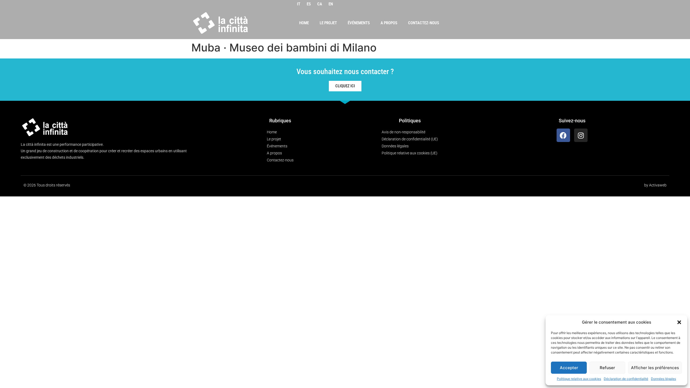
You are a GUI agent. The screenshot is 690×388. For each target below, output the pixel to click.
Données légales (663, 379)
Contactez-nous (423, 22)
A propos (389, 22)
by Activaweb (655, 185)
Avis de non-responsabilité (403, 132)
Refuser (607, 367)
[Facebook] (563, 135)
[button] (679, 322)
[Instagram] (581, 135)
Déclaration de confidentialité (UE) (410, 139)
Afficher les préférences (655, 367)
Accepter (569, 367)
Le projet (328, 22)
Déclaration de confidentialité (626, 379)
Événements (359, 22)
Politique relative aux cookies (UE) (409, 153)
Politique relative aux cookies (579, 379)
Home (304, 22)
